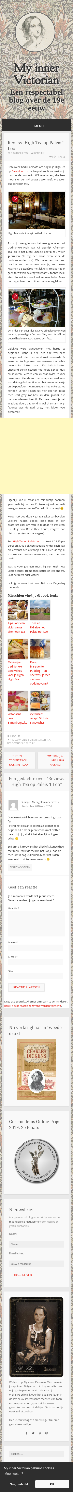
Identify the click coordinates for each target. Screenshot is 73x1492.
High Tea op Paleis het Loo (29, 541)
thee (32, 743)
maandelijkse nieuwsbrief (24, 1221)
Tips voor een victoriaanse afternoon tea (16, 627)
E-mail (13, 957)
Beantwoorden (20, 867)
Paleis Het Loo (20, 171)
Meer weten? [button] (13, 1473)
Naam (13, 942)
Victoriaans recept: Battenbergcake (17, 718)
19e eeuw (15, 740)
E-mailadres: (16, 1253)
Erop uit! (15, 736)
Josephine (39, 153)
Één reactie (58, 157)
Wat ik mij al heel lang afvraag (55, 760)
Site (10, 971)
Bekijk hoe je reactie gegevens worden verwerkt (32, 1006)
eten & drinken (30, 740)
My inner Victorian (36, 74)
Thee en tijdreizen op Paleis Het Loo (39, 627)
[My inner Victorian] (35, 51)
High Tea (45, 740)
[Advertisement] (36, 456)
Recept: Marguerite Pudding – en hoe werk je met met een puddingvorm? (40, 673)
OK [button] (52, 1484)
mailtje (27, 1424)
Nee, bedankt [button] (19, 1484)
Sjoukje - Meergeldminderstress (40, 802)
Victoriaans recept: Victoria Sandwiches (39, 718)
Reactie (13, 908)
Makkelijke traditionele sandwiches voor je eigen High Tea (16, 671)
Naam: (13, 1234)
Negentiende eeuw (17, 743)
